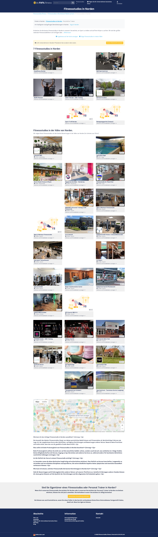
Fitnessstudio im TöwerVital (105, 182)
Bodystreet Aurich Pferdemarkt (106, 287)
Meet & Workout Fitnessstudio (105, 207)
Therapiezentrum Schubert (73, 390)
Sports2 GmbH (38, 287)
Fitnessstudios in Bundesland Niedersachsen (61, 14)
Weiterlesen (67, 32)
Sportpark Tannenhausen (41, 260)
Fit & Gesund (69, 234)
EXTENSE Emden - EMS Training (43, 339)
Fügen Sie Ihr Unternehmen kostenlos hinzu (99, 2)
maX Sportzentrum (102, 71)
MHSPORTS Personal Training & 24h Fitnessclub (75, 208)
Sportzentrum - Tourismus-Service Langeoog (110, 390)
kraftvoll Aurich (39, 364)
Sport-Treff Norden (71, 122)
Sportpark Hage (101, 155)
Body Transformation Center (73, 287)
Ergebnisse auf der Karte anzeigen (67, 36)
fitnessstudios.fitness (39, 14)
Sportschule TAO (101, 364)
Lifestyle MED (38, 155)
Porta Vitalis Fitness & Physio (42, 182)
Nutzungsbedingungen (71, 517)
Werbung (35, 522)
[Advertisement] (79, 64)
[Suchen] (73, 2)
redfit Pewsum (38, 97)
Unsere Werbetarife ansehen (115, 43)
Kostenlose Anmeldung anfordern (79, 496)
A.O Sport (99, 260)
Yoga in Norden (74, 25)
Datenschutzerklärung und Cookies (74, 521)
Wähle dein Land (39, 534)
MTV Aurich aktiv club (103, 339)
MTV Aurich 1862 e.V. (71, 312)
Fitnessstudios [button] (80, 2)
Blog (34, 524)
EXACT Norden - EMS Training (74, 97)
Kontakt (98, 517)
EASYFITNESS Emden (40, 312)
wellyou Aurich (69, 339)
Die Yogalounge (69, 364)
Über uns (35, 517)
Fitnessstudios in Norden (54, 21)
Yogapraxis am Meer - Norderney (75, 182)
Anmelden (119, 3)
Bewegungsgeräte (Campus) (105, 122)
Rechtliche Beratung (70, 519)
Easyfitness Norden (39, 71)
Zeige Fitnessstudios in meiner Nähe (91, 36)
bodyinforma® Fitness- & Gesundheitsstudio (110, 234)
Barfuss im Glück (102, 97)
